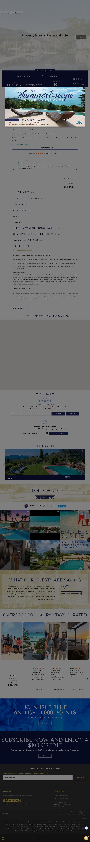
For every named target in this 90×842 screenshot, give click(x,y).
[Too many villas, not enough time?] (86, 828)
